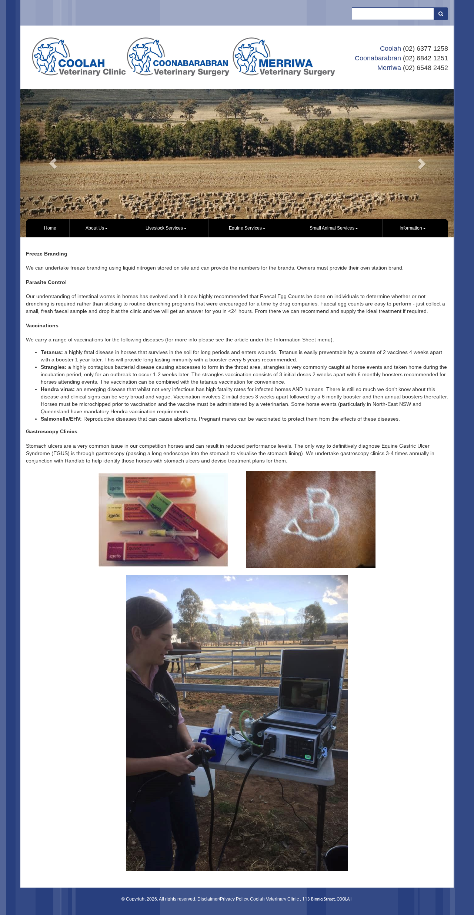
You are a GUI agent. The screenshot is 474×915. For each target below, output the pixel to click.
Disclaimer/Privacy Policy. (223, 899)
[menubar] (237, 228)
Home (50, 228)
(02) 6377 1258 (425, 48)
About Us (95, 228)
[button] (53, 163)
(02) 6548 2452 (425, 67)
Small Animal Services (332, 228)
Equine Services (245, 228)
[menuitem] (50, 228)
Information (411, 228)
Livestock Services (164, 228)
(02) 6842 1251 (425, 58)
